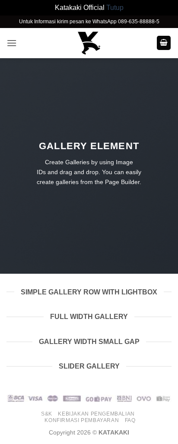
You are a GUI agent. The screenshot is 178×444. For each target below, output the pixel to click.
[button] (11, 42)
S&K (46, 414)
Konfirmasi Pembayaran (81, 420)
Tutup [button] (115, 7)
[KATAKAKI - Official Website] (89, 43)
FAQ (130, 420)
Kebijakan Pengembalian (96, 414)
